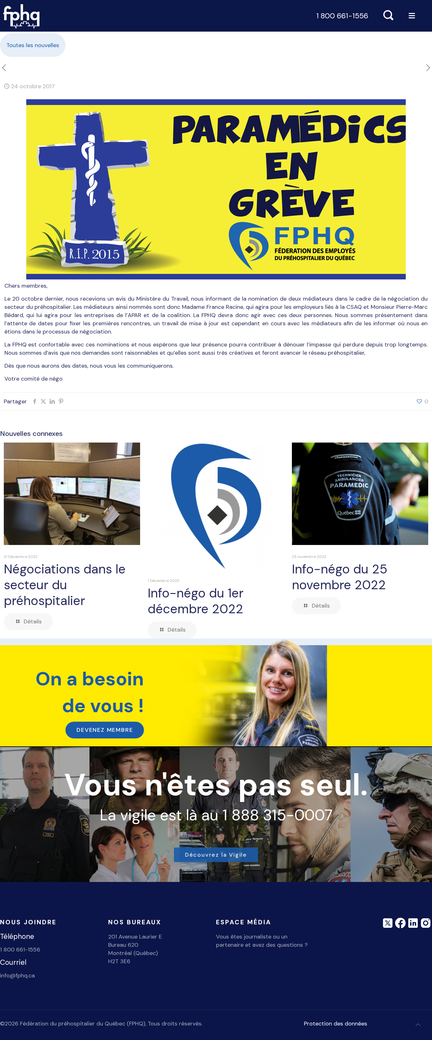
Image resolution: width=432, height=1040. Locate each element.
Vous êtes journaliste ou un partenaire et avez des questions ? (262, 941)
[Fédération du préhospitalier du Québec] (21, 16)
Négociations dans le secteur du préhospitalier (65, 585)
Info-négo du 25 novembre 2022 (339, 577)
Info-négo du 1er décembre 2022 (196, 601)
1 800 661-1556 (342, 16)
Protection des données (335, 1023)
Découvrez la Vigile (216, 855)
